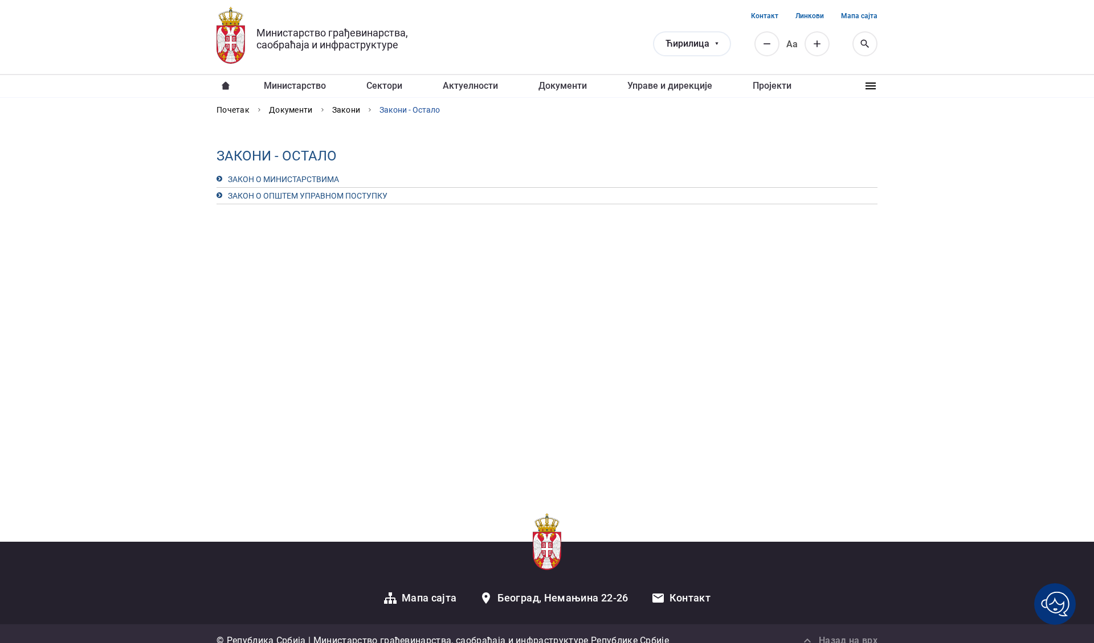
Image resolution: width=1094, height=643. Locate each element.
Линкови (809, 16)
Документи (562, 85)
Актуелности (470, 85)
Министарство (295, 85)
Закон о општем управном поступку (307, 195)
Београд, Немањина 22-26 (562, 598)
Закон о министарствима (283, 179)
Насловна (226, 86)
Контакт (764, 16)
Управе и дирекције (669, 85)
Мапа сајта (859, 16)
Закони (346, 109)
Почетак (233, 109)
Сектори (384, 85)
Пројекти (772, 85)
